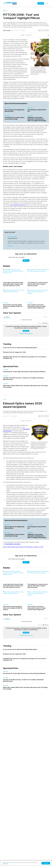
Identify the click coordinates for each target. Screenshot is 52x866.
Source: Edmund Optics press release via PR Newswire (18, 547)
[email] (30, 35)
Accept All (46, 863)
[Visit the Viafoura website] (45, 323)
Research (5, 10)
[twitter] (26, 35)
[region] (26, 320)
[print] (48, 35)
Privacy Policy (5, 863)
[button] (4, 3)
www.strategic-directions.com (18, 204)
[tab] (6, 317)
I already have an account (26, 333)
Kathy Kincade (6, 30)
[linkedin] (23, 35)
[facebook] (21, 35)
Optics (4, 399)
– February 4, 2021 (38, 547)
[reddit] (28, 35)
